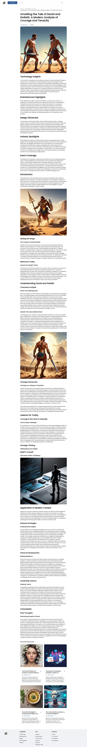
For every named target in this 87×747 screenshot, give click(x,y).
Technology (28, 8)
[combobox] (40, 3)
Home (21, 8)
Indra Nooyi (24, 25)
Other (33, 8)
